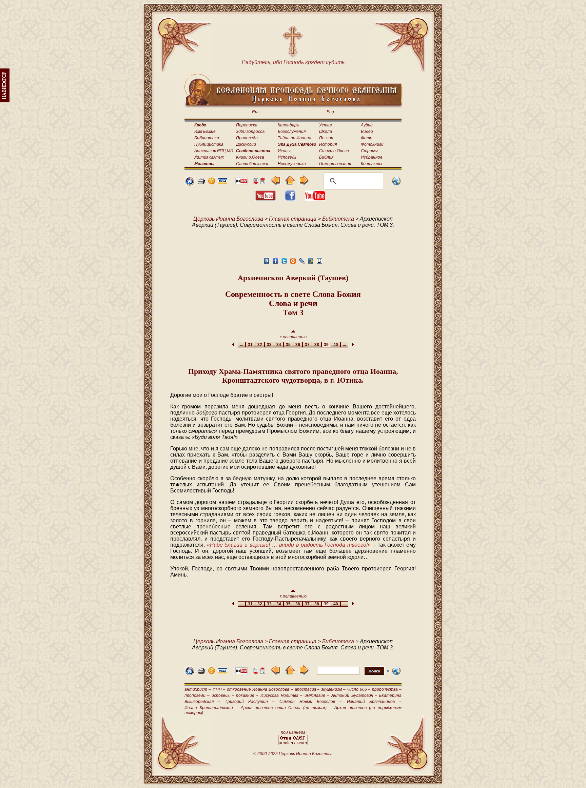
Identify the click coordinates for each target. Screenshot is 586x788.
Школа (325, 131)
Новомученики (292, 163)
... (241, 344)
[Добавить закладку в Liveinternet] (319, 263)
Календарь (288, 125)
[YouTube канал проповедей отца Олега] (315, 199)
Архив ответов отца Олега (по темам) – (286, 707)
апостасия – (307, 689)
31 (250, 344)
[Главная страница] (189, 184)
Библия (326, 157)
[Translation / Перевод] (396, 184)
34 (278, 344)
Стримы (369, 150)
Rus (255, 111)
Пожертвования (335, 163)
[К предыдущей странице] (276, 183)
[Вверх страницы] (262, 182)
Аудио (367, 125)
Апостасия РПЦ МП (213, 150)
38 (316, 344)
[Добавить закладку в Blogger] (293, 263)
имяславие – (317, 695)
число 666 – (359, 689)
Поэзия (326, 138)
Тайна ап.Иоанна (294, 138)
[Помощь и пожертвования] (222, 182)
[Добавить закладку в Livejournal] (302, 263)
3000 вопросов (250, 131)
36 (297, 344)
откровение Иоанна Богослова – (260, 689)
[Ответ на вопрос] (211, 182)
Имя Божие (205, 131)
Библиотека (206, 138)
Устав (325, 125)
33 (269, 344)
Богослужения (292, 131)
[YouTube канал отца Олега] (241, 182)
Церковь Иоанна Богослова (228, 219)
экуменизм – (333, 689)
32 (259, 344)
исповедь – (223, 695)
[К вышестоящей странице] (290, 183)
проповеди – (197, 695)
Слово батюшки (252, 163)
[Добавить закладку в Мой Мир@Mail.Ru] (310, 263)
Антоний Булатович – (354, 695)
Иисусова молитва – (281, 695)
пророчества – (387, 689)
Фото (366, 138)
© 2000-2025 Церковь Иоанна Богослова (293, 753)
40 (335, 344)
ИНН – (219, 689)
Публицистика (208, 144)
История (328, 144)
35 (288, 344)
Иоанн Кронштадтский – (211, 707)
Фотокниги (372, 144)
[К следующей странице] (304, 183)
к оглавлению (293, 337)
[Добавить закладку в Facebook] (275, 263)
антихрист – (197, 689)
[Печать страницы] (201, 182)
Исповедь (287, 157)
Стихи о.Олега (334, 150)
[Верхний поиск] (353, 675)
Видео (367, 131)
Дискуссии (246, 144)
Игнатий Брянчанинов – (374, 701)
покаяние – (247, 695)
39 (326, 344)
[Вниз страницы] (255, 182)
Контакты (371, 163)
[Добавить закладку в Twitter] (284, 263)
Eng (330, 111)
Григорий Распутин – (250, 701)
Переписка (246, 125)
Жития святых (209, 157)
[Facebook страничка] (290, 199)
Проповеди (247, 138)
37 (307, 344)
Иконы (284, 150)
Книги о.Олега (250, 157)
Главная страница (292, 219)
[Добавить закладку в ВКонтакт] (266, 263)
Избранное (372, 157)
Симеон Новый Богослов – (310, 701)
